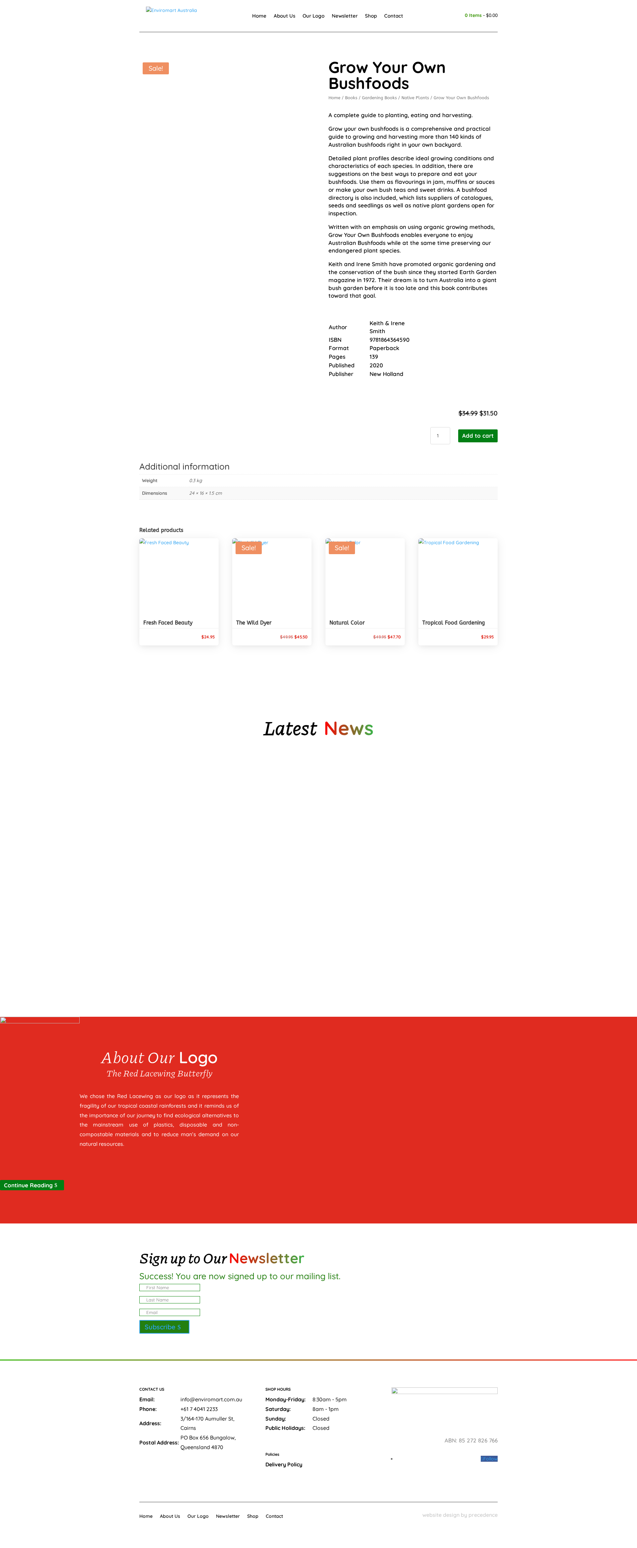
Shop (371, 16)
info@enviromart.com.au (211, 1399)
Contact (393, 16)
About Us (284, 16)
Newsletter (345, 16)
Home (259, 16)
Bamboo (155, 867)
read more (163, 820)
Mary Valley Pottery (170, 796)
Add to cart (478, 435)
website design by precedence (460, 1514)
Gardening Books (379, 97)
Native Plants (415, 97)
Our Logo (313, 16)
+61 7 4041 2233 (199, 1409)
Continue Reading (28, 1185)
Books (351, 97)
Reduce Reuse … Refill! (171, 938)
